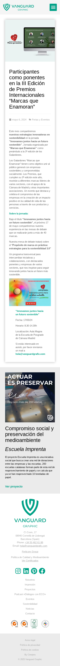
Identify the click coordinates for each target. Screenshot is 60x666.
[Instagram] (18, 571)
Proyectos (30, 589)
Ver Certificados (30, 560)
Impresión (30, 584)
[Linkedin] (26, 571)
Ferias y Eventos (41, 119)
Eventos (30, 599)
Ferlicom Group (30, 551)
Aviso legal (30, 640)
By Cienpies (30, 654)
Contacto (30, 613)
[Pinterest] (34, 571)
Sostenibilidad (30, 603)
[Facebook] (42, 571)
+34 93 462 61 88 (34, 542)
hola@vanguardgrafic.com (30, 354)
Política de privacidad (30, 645)
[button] (53, 7)
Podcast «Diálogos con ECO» (30, 594)
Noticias (30, 608)
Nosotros (30, 579)
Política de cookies (30, 650)
